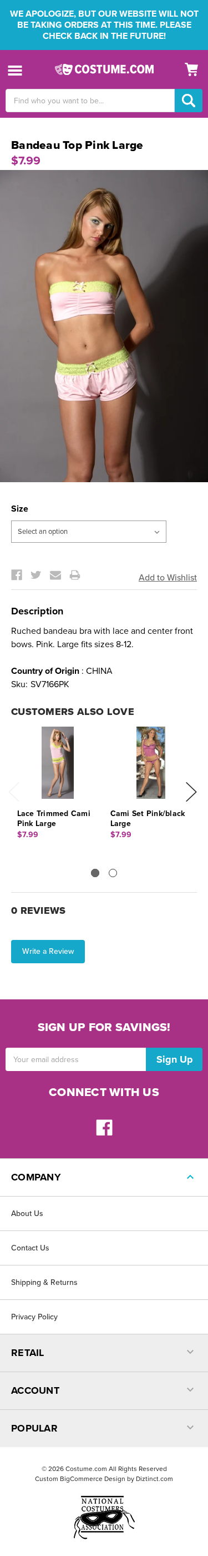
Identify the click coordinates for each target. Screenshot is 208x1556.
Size (19, 509)
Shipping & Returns (44, 1282)
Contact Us (30, 1248)
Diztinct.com (154, 1479)
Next (191, 792)
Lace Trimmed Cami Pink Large (53, 818)
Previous (14, 792)
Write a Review (48, 951)
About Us (27, 1213)
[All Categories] (15, 69)
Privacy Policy (34, 1317)
